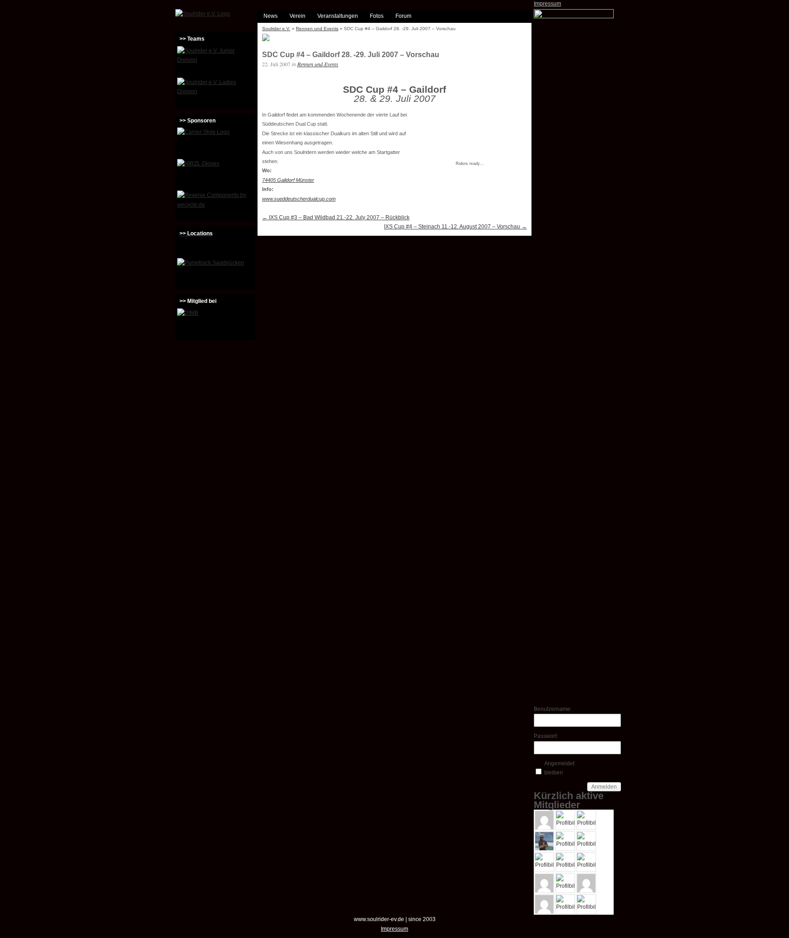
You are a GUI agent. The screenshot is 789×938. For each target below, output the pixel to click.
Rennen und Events (317, 28)
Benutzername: (550, 709)
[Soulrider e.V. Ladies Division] (215, 92)
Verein (297, 16)
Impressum (547, 3)
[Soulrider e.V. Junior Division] (215, 60)
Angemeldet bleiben (559, 768)
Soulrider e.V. (276, 28)
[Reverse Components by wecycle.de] (215, 205)
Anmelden (604, 787)
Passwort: (546, 736)
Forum (403, 16)
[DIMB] (215, 323)
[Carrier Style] (215, 142)
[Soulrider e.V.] (202, 14)
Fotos (377, 16)
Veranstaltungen (337, 16)
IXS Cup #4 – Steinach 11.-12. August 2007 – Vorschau (455, 226)
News (270, 16)
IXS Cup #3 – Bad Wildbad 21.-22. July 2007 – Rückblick (336, 217)
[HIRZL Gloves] (215, 173)
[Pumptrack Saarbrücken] (215, 272)
